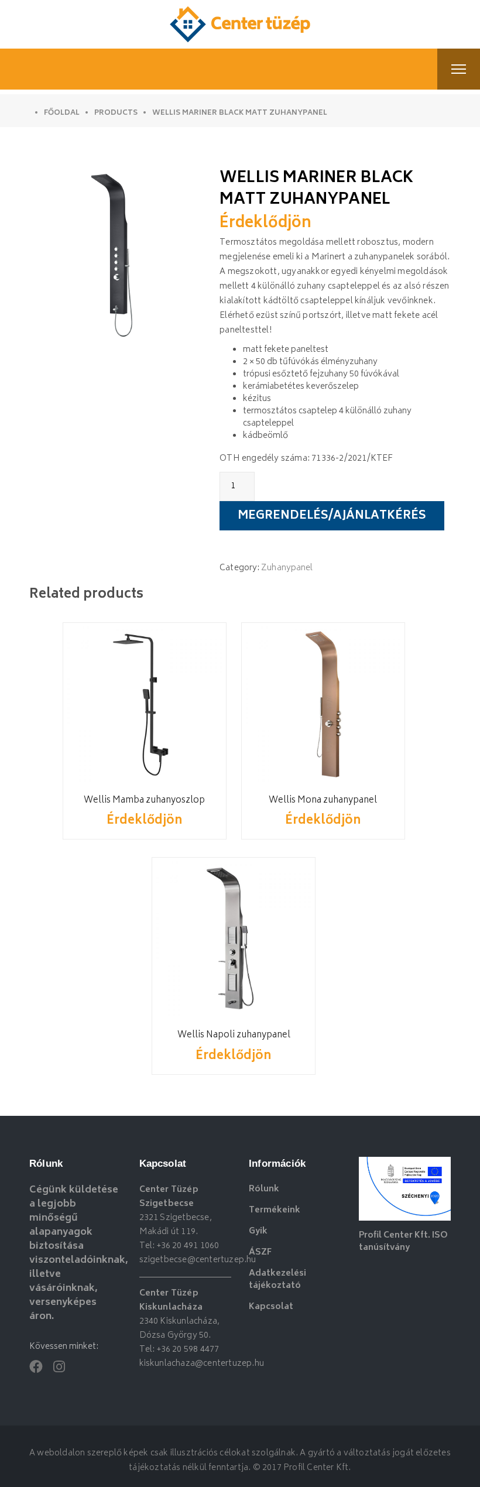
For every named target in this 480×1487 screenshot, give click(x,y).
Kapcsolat (271, 1307)
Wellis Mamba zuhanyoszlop (144, 800)
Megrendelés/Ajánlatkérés (332, 516)
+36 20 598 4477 (188, 1349)
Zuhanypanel (287, 568)
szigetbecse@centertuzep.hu (197, 1260)
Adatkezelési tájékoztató (277, 1279)
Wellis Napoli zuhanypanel (233, 1035)
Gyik (258, 1231)
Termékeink (274, 1210)
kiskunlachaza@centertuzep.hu (202, 1363)
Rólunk (264, 1189)
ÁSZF (260, 1252)
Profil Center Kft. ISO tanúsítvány (403, 1241)
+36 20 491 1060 (188, 1246)
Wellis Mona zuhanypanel (323, 800)
